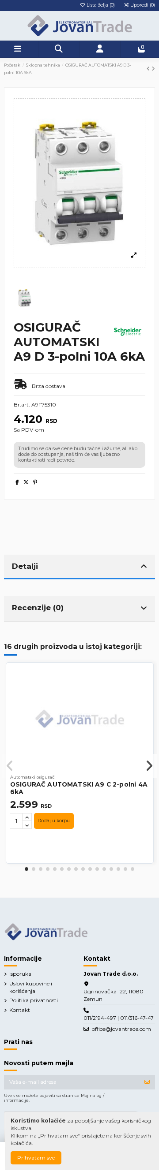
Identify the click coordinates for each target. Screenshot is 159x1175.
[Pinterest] (35, 482)
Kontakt (19, 1010)
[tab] (79, 567)
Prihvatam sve (36, 1157)
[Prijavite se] (147, 1082)
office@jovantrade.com (121, 1029)
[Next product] (153, 68)
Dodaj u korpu (54, 821)
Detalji (25, 566)
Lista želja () (100, 5)
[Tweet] (26, 482)
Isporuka (20, 973)
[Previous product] (149, 68)
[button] (26, 869)
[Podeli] (17, 482)
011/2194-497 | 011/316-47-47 (118, 1018)
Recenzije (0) (38, 607)
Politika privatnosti (33, 1000)
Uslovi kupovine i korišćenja (30, 987)
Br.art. (22, 404)
